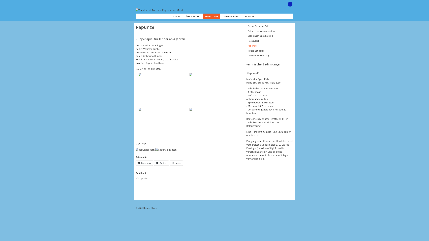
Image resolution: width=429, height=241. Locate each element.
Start (176, 16)
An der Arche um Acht (258, 25)
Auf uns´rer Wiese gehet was (262, 30)
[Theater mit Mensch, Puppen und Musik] (159, 10)
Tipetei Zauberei (256, 50)
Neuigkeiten (231, 16)
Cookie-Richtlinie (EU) (258, 55)
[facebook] (290, 4)
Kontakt (250, 16)
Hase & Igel (253, 40)
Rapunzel (252, 45)
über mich (192, 16)
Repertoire (211, 16)
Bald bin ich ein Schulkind (260, 35)
